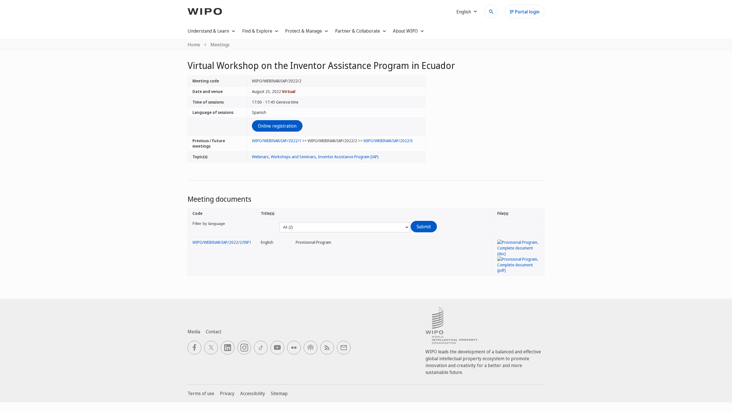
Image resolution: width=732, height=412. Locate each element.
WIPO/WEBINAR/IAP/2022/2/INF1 (221, 242)
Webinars (260, 156)
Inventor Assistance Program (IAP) (348, 156)
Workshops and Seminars (293, 156)
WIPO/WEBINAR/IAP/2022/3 (388, 140)
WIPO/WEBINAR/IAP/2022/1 (276, 140)
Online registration (277, 126)
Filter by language (208, 223)
